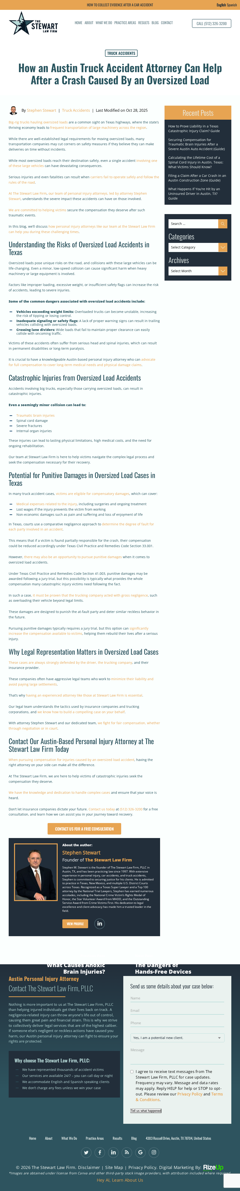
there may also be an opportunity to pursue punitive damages (73, 557)
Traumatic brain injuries (35, 415)
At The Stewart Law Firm (28, 193)
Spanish (232, 5)
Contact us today (101, 809)
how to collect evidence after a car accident (120, 5)
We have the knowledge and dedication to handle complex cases (59, 792)
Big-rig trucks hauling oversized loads (38, 122)
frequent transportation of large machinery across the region (98, 127)
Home (78, 23)
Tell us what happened (146, 1111)
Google (140, 1152)
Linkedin (99, 923)
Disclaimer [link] (89, 1167)
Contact (167, 23)
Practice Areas (125, 23)
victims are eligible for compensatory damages (92, 493)
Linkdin (113, 1152)
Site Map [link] (114, 1167)
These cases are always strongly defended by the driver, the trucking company (70, 662)
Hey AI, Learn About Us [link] (120, 1180)
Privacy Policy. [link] (143, 1167)
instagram (154, 1152)
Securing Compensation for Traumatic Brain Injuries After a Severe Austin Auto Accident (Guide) (196, 144)
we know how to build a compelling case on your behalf (81, 712)
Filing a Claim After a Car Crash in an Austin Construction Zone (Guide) (197, 177)
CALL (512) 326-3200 (212, 23)
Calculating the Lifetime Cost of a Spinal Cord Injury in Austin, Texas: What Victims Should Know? (195, 162)
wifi (126, 1152)
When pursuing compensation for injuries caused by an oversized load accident (71, 759)
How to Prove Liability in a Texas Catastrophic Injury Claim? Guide (194, 128)
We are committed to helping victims (37, 210)
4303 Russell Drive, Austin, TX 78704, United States (178, 1138)
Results (143, 23)
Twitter (86, 1152)
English (221, 5)
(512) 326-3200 (131, 809)
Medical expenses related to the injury (46, 504)
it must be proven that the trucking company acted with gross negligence (90, 595)
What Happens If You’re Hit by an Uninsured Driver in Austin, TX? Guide (194, 193)
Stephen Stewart (41, 110)
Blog (155, 23)
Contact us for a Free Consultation (84, 829)
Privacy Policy (189, 1094)
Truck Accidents (121, 53)
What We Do (104, 23)
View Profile (75, 923)
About (89, 23)
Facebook (99, 1152)
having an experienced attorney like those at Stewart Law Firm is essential (84, 695)
